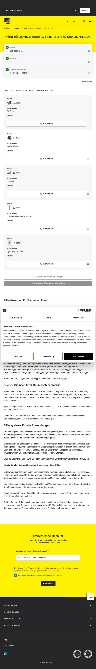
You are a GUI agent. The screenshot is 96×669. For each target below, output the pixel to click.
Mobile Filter (36, 28)
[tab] (48, 49)
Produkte (25, 28)
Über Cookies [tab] (79, 318)
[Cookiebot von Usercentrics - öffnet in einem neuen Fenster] (82, 310)
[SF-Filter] (7, 21)
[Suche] (67, 20)
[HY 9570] (9, 243)
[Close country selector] (90, 3)
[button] (85, 10)
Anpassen (46, 357)
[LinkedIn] (5, 654)
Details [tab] (48, 318)
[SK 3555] (9, 137)
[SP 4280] (9, 102)
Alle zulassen (78, 357)
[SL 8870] (9, 207)
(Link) (64, 378)
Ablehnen (17, 357)
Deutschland (16, 10)
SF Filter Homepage (11, 28)
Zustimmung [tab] (16, 318)
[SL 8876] (9, 172)
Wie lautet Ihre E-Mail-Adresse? (31, 551)
